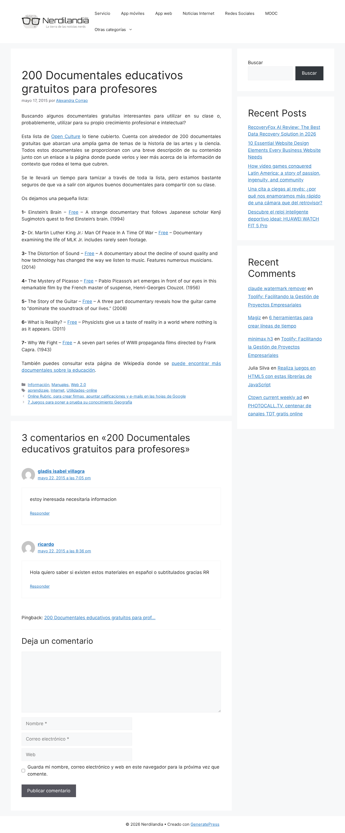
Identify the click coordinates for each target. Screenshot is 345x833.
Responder (40, 513)
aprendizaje (38, 390)
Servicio (102, 13)
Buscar (255, 62)
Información (38, 384)
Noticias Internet (198, 13)
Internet (57, 390)
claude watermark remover (277, 288)
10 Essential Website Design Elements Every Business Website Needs (284, 150)
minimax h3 (260, 339)
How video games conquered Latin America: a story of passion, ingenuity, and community (284, 173)
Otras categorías (110, 29)
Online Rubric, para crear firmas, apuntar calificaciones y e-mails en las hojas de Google (107, 396)
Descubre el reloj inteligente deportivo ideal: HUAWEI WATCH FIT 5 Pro (283, 218)
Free (73, 212)
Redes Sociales (239, 13)
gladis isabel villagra (61, 471)
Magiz (254, 317)
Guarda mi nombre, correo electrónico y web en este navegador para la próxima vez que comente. (123, 770)
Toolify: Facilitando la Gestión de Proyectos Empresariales (285, 347)
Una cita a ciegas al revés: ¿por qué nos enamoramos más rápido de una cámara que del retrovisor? (285, 195)
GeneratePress (205, 824)
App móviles (132, 13)
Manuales (60, 384)
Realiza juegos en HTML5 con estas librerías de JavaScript (282, 376)
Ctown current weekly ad (275, 397)
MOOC (271, 13)
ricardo (46, 544)
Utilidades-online (82, 390)
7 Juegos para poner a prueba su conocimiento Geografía (80, 402)
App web (163, 13)
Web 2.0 (78, 384)
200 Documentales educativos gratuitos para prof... (100, 617)
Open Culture (65, 136)
